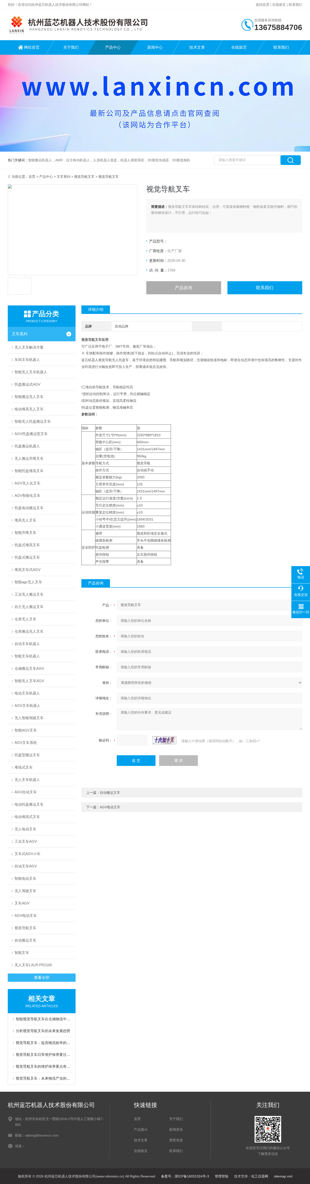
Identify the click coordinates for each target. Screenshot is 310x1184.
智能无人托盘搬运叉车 (33, 421)
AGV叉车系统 (26, 742)
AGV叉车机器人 (27, 705)
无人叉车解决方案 (29, 347)
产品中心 (113, 47)
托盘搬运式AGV (27, 384)
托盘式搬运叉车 (27, 557)
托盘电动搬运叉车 (29, 508)
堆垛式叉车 (24, 767)
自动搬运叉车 (25, 940)
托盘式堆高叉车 (27, 545)
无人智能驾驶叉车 (29, 718)
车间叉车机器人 (27, 360)
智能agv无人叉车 (28, 582)
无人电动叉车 (25, 829)
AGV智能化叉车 (27, 495)
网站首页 (31, 47)
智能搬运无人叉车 (29, 397)
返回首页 (262, 5)
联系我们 (295, 5)
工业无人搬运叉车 (29, 594)
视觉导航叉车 (84, 177)
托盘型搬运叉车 (27, 755)
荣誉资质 (176, 1140)
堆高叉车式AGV (27, 570)
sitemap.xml (283, 1176)
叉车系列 (63, 177)
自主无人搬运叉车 (29, 607)
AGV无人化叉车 (27, 483)
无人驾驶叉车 (25, 891)
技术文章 (197, 47)
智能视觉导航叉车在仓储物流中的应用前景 (44, 1019)
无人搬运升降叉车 (29, 458)
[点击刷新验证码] (164, 740)
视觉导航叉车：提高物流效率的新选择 (44, 1043)
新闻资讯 (176, 1129)
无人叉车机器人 (27, 780)
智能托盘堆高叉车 (29, 471)
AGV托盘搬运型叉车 (31, 434)
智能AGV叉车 (26, 730)
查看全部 (41, 977)
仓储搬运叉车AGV (29, 668)
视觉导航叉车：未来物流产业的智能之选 (44, 1078)
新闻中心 (155, 47)
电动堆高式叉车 (27, 817)
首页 (32, 177)
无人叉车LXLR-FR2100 (33, 965)
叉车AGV (22, 903)
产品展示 (140, 1129)
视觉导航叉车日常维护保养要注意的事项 (44, 1054)
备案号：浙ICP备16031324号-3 (185, 1176)
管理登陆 (221, 1176)
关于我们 (71, 47)
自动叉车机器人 (27, 644)
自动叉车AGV (26, 866)
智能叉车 (22, 952)
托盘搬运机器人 (27, 446)
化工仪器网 (259, 1176)
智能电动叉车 (25, 878)
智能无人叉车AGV (29, 681)
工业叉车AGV (26, 841)
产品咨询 (183, 287)
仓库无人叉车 (25, 619)
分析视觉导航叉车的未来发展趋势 (43, 1031)
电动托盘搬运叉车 (29, 804)
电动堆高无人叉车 (29, 409)
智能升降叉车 (25, 532)
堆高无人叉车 (25, 520)
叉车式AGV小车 (27, 854)
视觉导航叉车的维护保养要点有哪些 (44, 1066)
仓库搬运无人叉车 (29, 631)
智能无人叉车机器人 (31, 372)
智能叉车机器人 (27, 656)
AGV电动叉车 (26, 915)
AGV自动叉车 (26, 792)
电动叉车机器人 (27, 693)
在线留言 (279, 5)
